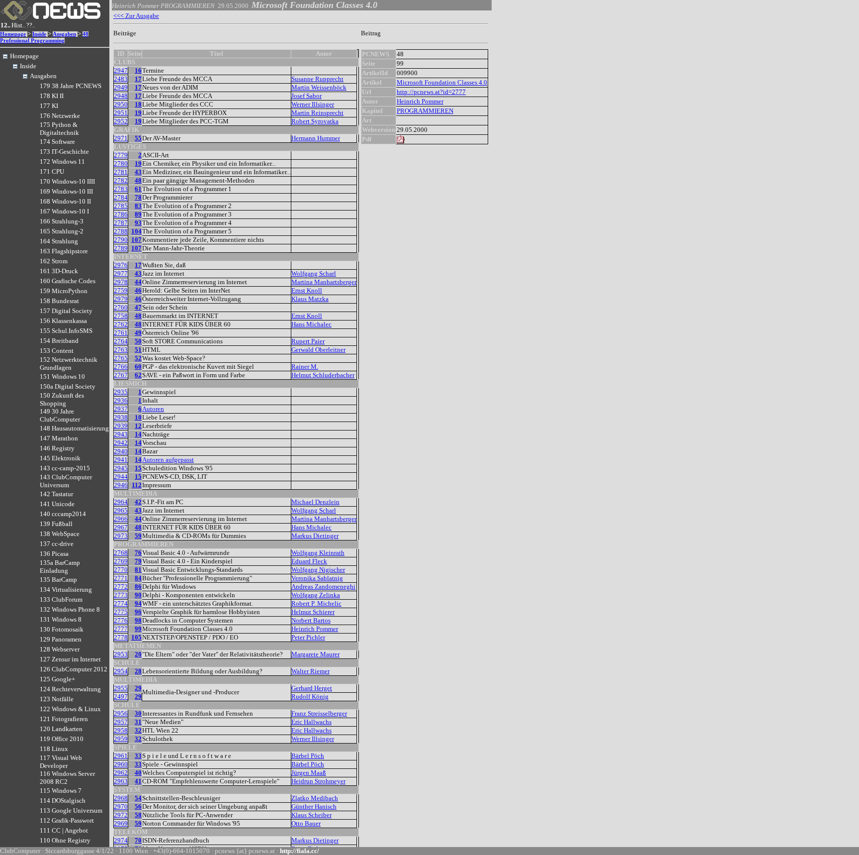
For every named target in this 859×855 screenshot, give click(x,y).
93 (138, 222)
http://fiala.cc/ (299, 851)
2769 (121, 561)
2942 (121, 442)
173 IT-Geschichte (64, 151)
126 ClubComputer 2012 (73, 669)
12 (138, 425)
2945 (121, 468)
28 (138, 671)
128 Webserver (60, 649)
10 (138, 417)
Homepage (13, 34)
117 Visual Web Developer (61, 761)
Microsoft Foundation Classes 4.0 (442, 82)
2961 (121, 755)
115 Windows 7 (61, 790)
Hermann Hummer (315, 138)
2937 (121, 409)
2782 (121, 180)
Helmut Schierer (313, 612)
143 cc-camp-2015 (65, 468)
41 (138, 781)
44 (138, 282)
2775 (121, 612)
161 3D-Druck (59, 271)
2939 (121, 425)
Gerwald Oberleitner (318, 349)
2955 (121, 688)
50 (138, 341)
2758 (121, 316)
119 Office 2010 (62, 739)
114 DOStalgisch (63, 800)
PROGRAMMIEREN (425, 110)
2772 (121, 586)
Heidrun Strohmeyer (318, 781)
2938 (121, 417)
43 (138, 172)
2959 (121, 739)
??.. (30, 25)
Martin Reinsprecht (317, 112)
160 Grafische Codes (67, 281)
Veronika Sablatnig (317, 578)
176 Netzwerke (60, 115)
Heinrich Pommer (314, 629)
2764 (121, 341)
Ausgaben (64, 34)
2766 (121, 366)
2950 (121, 104)
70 (138, 840)
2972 (121, 815)
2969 (121, 823)
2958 (121, 730)
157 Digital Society (66, 311)
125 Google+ (57, 679)
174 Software (57, 141)
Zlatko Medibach (314, 798)
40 (138, 772)
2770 (121, 569)
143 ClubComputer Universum (66, 481)
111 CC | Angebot (64, 830)
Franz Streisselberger (319, 713)
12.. (5, 25)
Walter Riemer (310, 671)
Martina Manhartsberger (323, 282)
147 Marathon (59, 438)
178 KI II (52, 96)
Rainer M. (304, 366)
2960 (121, 764)
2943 (121, 434)
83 (138, 206)
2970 (121, 806)
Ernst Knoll (306, 290)
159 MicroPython (63, 291)
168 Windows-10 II (65, 201)
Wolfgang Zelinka (315, 595)
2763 (121, 349)
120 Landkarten (61, 729)
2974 (121, 840)
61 (138, 189)
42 (138, 502)
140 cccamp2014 (63, 514)
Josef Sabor (306, 96)
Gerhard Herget (311, 688)
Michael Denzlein (315, 502)
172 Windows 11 (62, 161)
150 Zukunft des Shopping (62, 399)
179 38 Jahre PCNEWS (70, 86)
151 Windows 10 (62, 376)
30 (138, 713)
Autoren (153, 409)
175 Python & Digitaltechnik (59, 128)
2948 (121, 96)
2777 (121, 629)
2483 (121, 79)
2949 (121, 87)
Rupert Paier (308, 341)
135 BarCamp (58, 579)
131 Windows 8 (61, 619)
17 (138, 79)
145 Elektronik (60, 458)
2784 (121, 197)
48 (138, 180)
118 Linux (54, 748)
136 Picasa (54, 553)
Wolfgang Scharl (313, 273)
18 (138, 104)
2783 (121, 189)
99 (138, 629)
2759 (121, 290)
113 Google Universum (71, 810)
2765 (121, 358)
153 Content (57, 350)
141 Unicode (57, 504)
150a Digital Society (67, 386)
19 (138, 112)
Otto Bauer (306, 823)
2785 (121, 206)
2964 (121, 502)
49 (138, 332)
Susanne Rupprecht (317, 79)
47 (138, 307)
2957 (121, 722)
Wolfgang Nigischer (318, 569)
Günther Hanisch (314, 806)
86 (138, 586)
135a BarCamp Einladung (60, 566)
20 (138, 654)
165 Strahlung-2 (62, 231)
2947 (121, 70)
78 (138, 197)
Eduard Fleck (309, 561)
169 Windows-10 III (66, 191)
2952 (121, 121)
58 (138, 815)
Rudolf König (310, 696)
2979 (121, 299)
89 (138, 214)
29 (138, 688)
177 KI (49, 105)
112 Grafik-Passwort (67, 820)
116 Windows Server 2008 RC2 (67, 777)
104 (136, 231)
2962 (121, 772)
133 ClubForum (61, 599)
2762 (121, 324)
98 (138, 620)
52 (138, 358)
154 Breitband (59, 340)
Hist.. (18, 25)
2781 (121, 172)
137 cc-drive (57, 543)
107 (136, 239)
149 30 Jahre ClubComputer (60, 415)
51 (138, 349)
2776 (121, 620)
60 (138, 366)
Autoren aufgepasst (168, 459)
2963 (121, 781)
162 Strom (54, 261)
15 (138, 468)
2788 (121, 231)
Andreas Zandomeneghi (323, 586)
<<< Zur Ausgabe (136, 15)
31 (138, 722)
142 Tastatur (56, 494)
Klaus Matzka (310, 299)
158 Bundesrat (59, 301)
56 (138, 806)
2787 (121, 222)
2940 (121, 451)
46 (138, 290)
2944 (121, 476)
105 (136, 637)
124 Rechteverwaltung (70, 689)
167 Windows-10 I (64, 211)
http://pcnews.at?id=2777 (431, 92)
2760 (121, 307)
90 (138, 595)
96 (138, 612)
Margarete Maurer (315, 654)
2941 (121, 459)
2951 (121, 112)
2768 (121, 552)
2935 (121, 392)
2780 (121, 163)
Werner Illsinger (312, 104)
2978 (121, 282)
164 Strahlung (59, 241)
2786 (121, 214)
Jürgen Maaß (308, 772)
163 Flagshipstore (64, 251)
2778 (121, 637)
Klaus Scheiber (311, 815)
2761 (121, 332)
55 (138, 138)
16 (138, 70)
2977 (121, 273)
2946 (121, 485)
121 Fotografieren (64, 719)
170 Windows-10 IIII (67, 181)
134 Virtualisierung (66, 589)
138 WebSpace (60, 533)
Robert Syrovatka (315, 121)
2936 (121, 400)
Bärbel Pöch (307, 755)
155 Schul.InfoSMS (66, 330)
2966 (121, 519)
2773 (121, 595)
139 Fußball (56, 524)
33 (138, 755)
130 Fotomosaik (62, 629)
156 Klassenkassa (63, 320)
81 (138, 569)
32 (138, 730)
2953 (121, 654)
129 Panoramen (61, 639)
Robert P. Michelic (316, 603)
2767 (121, 375)
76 (138, 552)
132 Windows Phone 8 (70, 609)
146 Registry (57, 448)
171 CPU (52, 171)
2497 (121, 696)
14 (138, 434)
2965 (121, 510)
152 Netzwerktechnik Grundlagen (68, 363)
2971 (121, 138)
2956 (121, 713)
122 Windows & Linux (70, 709)
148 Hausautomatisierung (74, 428)
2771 (121, 578)
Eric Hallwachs (311, 722)
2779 (121, 155)
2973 (121, 535)
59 (138, 535)
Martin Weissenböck (318, 87)
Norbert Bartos (311, 620)
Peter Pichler (308, 637)
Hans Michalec (311, 324)
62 (138, 375)
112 (137, 485)
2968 (121, 798)
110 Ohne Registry (65, 840)
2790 (121, 239)
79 (138, 561)
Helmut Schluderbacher (322, 375)
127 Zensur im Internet (70, 659)
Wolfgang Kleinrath (317, 552)
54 (138, 798)
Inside (39, 34)
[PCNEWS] (50, 17)
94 (138, 603)
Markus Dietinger (315, 535)
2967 (121, 527)
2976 (121, 265)
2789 (121, 248)
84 (138, 578)
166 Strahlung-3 (62, 221)
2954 (121, 671)
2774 (121, 603)
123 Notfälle (57, 699)
